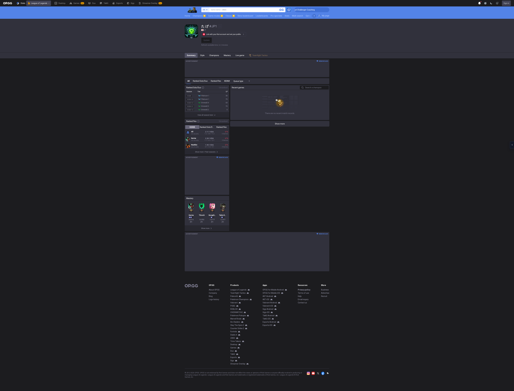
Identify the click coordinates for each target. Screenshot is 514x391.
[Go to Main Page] (7, 3)
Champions (199, 16)
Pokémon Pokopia (238, 315)
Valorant (234, 303)
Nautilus (194, 145)
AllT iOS (266, 299)
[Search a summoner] (281, 9)
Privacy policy (304, 290)
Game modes (215, 16)
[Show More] (479, 3)
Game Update (312, 16)
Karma (193, 138)
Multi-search (297, 16)
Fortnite (233, 332)
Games (233, 348)
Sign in (506, 3)
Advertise (325, 293)
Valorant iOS (268, 306)
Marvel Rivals (235, 319)
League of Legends (39, 3)
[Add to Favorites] (220, 26)
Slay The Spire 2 (237, 325)
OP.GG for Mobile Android (273, 290)
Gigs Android (268, 309)
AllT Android (268, 296)
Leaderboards (262, 16)
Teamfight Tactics (238, 293)
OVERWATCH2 (236, 312)
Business (325, 290)
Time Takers (235, 341)
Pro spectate (276, 16)
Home (187, 16)
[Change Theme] (491, 3)
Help (300, 296)
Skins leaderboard (245, 16)
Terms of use (303, 293)
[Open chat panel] (512, 144)
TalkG (232, 354)
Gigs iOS (266, 312)
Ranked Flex (221, 127)
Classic (230, 16)
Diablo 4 (233, 335)
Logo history (214, 299)
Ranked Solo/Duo (207, 127)
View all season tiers (205, 115)
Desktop (233, 344)
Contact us (302, 303)
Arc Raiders (235, 322)
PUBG (232, 306)
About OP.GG (214, 290)
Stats (287, 16)
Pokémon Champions (239, 299)
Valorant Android (270, 303)
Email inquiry (303, 299)
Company (213, 293)
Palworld (234, 296)
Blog (211, 296)
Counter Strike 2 (237, 328)
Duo (232, 351)
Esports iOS (267, 325)
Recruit (324, 296)
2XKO (232, 338)
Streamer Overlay (237, 364)
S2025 (192, 127)
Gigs (232, 360)
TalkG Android (268, 315)
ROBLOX (234, 309)
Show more (280, 124)
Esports (233, 357)
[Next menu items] (314, 16)
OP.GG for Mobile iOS (271, 293)
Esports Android (269, 322)
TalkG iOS (267, 319)
